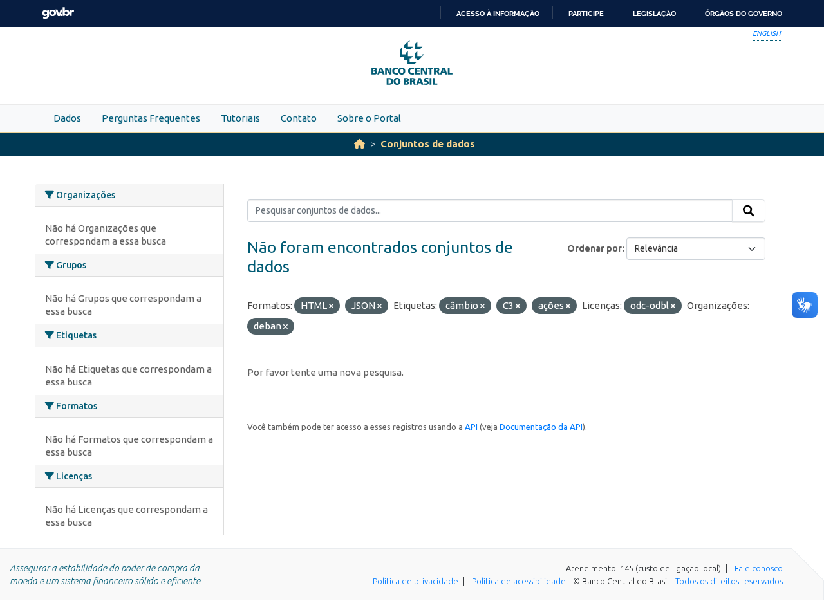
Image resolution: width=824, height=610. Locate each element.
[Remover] (331, 306)
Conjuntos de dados (427, 143)
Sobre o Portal (369, 118)
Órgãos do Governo (743, 13)
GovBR (58, 13)
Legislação (654, 13)
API (471, 426)
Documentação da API (541, 426)
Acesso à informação (497, 13)
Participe (586, 13)
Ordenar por (594, 248)
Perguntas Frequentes (151, 118)
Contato (299, 118)
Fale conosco (759, 568)
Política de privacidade (415, 581)
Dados (67, 118)
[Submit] (748, 211)
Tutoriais (240, 118)
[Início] (359, 143)
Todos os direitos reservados (729, 581)
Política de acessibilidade (519, 581)
